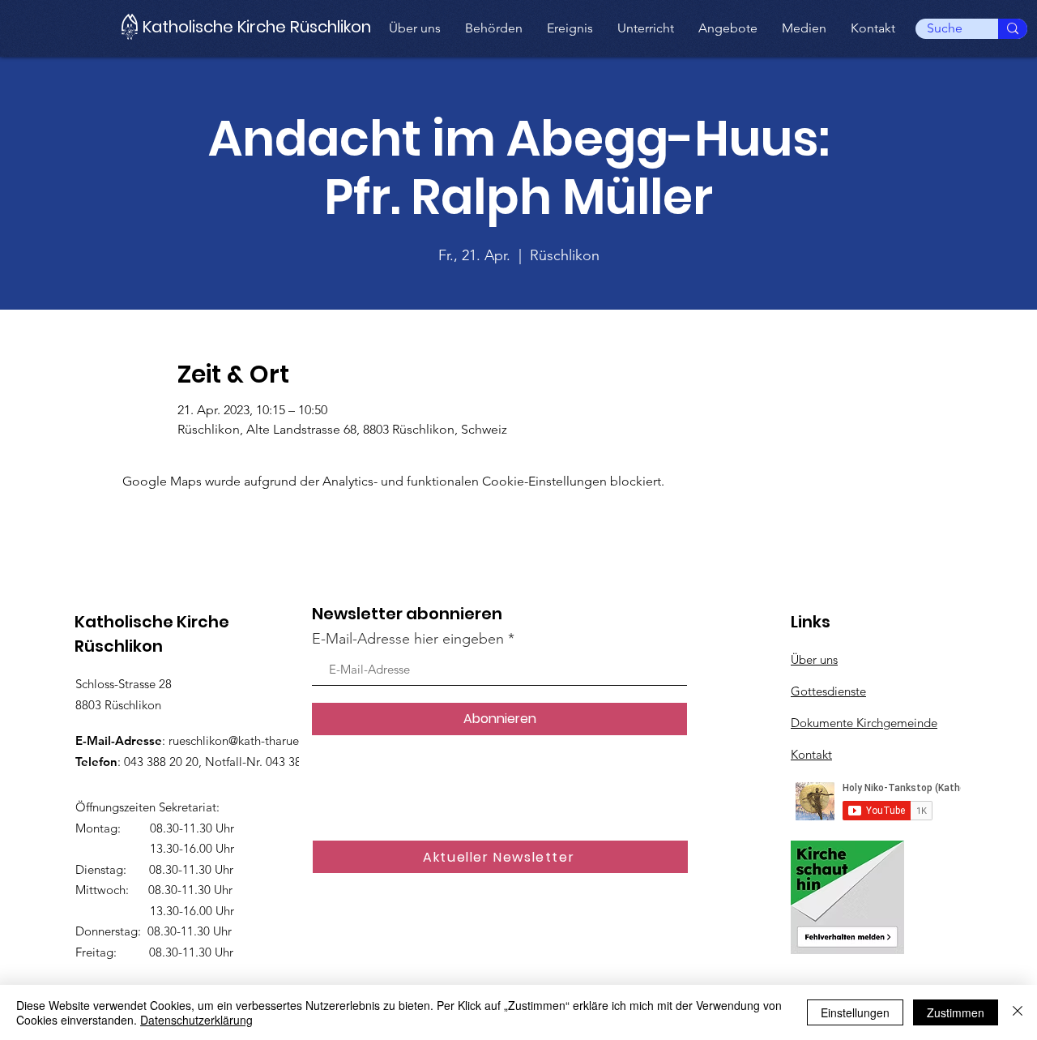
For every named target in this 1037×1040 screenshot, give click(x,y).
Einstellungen (855, 1012)
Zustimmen (955, 1012)
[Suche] (1012, 29)
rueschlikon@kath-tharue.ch (241, 740)
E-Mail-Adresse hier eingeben (408, 638)
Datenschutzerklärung (196, 1020)
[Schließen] (1017, 1012)
